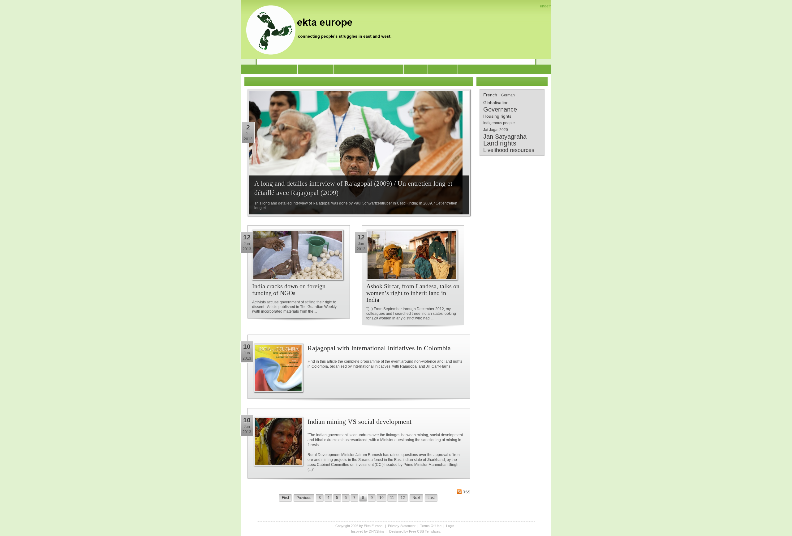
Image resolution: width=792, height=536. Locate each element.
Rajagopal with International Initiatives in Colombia (379, 348)
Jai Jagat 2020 (495, 130)
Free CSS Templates (424, 531)
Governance (500, 109)
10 (381, 498)
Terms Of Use (430, 526)
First (285, 498)
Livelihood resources (508, 150)
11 (392, 498)
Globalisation (496, 102)
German (508, 95)
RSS (466, 492)
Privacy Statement (401, 526)
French (490, 95)
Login (450, 526)
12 (403, 498)
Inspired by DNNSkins (368, 531)
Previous (303, 498)
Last (431, 498)
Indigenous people (499, 123)
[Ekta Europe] (321, 29)
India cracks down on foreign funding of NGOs (288, 289)
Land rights (499, 143)
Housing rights (497, 116)
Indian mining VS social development (359, 421)
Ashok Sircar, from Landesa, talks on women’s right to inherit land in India (412, 293)
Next (416, 498)
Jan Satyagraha (505, 136)
